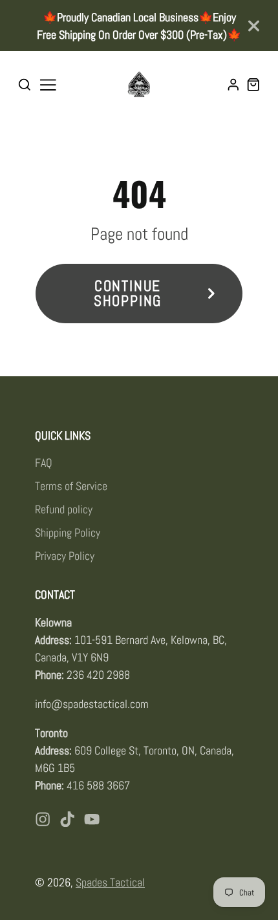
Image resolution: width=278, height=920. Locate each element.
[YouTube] (92, 819)
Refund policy (63, 509)
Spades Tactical (110, 882)
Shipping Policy (67, 532)
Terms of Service (71, 485)
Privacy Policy (64, 555)
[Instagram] (42, 819)
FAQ (43, 462)
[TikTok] (67, 819)
